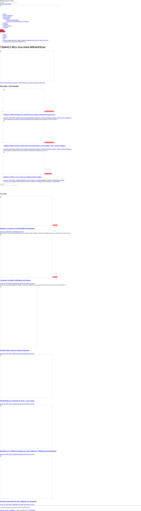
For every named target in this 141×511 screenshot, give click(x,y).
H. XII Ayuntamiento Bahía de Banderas (29, 117)
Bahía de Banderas (8, 15)
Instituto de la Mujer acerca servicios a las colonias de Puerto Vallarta (22, 177)
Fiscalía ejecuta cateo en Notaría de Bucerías (15, 350)
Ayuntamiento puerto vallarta (26, 180)
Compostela (6, 18)
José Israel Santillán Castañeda (48, 117)
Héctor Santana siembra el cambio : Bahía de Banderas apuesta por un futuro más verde (22, 82)
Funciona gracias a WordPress (8, 510)
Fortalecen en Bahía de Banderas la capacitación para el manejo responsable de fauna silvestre (29, 114)
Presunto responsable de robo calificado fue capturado (18, 501)
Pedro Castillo (15, 117)
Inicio (4, 14)
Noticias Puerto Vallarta (58, 180)
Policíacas (5, 24)
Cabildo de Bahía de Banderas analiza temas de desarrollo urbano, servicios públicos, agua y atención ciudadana (34, 145)
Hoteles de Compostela (12, 20)
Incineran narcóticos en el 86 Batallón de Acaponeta (17, 228)
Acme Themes (31, 510)
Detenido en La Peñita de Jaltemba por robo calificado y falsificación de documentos (28, 451)
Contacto (5, 27)
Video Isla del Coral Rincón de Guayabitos (18, 21)
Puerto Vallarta (7, 17)
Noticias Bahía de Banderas (64, 117)
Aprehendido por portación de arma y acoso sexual (17, 401)
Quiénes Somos (7, 26)
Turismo (5, 23)
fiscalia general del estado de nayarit (25, 283)
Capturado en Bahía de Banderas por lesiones (15, 280)
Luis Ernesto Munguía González (43, 180)
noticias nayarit (20, 231)
